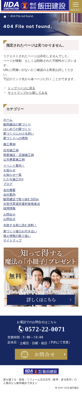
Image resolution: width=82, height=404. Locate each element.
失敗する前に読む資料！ (20, 225)
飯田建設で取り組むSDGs (21, 199)
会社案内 (9, 194)
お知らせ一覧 (12, 174)
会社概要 (9, 190)
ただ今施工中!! (13, 179)
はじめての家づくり (17, 129)
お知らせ (9, 170)
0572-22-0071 (45, 329)
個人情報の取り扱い (17, 236)
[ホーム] (5, 17)
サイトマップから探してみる (27, 92)
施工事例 (9, 144)
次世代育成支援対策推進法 (21, 203)
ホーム (7, 120)
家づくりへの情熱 (15, 138)
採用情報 (9, 208)
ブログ (7, 184)
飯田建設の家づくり (17, 124)
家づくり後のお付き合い (20, 231)
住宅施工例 (11, 150)
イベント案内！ (14, 165)
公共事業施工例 (14, 159)
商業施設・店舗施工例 (18, 155)
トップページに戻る (21, 88)
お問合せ (9, 214)
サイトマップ (12, 240)
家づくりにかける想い (18, 133)
